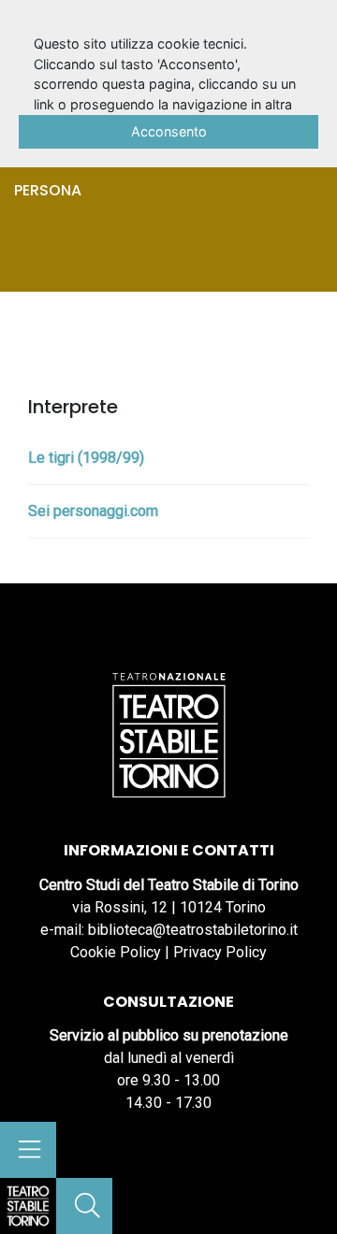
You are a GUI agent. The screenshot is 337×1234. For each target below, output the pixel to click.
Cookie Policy (115, 952)
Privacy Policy (220, 952)
